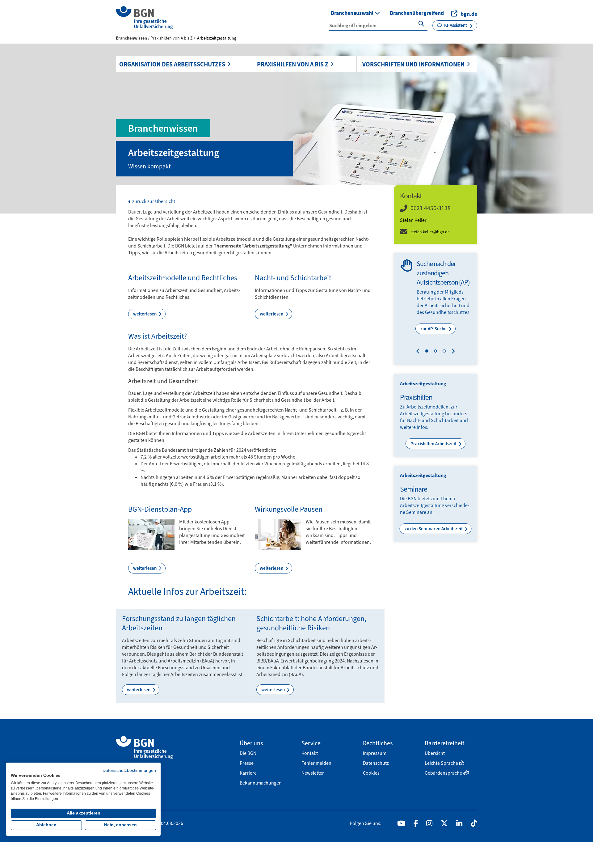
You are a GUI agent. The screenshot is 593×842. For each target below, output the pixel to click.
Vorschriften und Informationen (413, 64)
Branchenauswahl (353, 13)
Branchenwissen (131, 38)
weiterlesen (145, 314)
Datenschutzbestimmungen (129, 770)
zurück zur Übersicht (153, 201)
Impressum (374, 753)
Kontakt (309, 753)
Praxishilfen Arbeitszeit (433, 444)
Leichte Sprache (441, 763)
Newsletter (312, 773)
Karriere (248, 773)
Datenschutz (376, 763)
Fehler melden (316, 763)
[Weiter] (452, 352)
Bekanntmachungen (261, 783)
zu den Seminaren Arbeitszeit (434, 529)
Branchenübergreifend (417, 13)
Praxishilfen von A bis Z (292, 64)
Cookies (371, 773)
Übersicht (435, 753)
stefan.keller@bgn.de (430, 232)
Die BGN (248, 753)
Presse (247, 763)
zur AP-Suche (434, 329)
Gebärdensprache (443, 773)
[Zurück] (419, 352)
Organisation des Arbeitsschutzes (172, 64)
